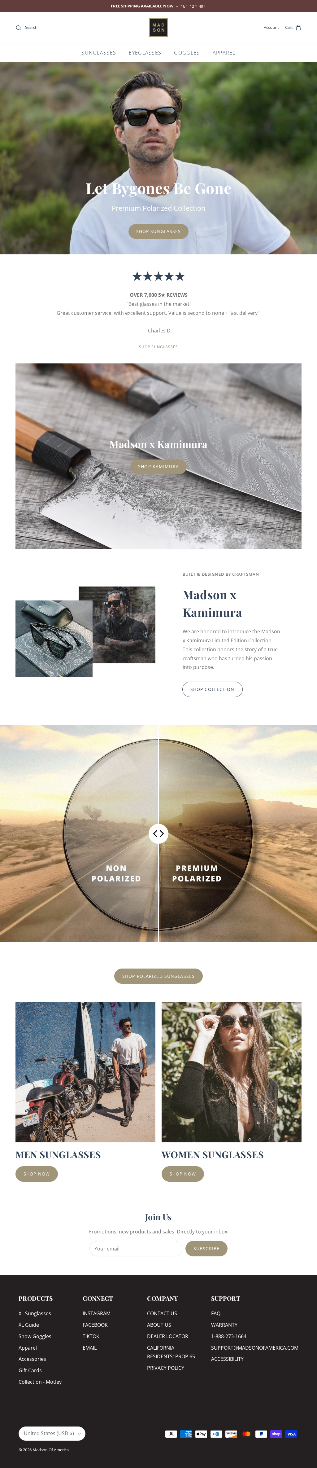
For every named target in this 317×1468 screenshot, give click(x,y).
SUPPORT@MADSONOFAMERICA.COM (254, 1347)
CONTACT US (162, 1313)
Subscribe (206, 1248)
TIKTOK (91, 1336)
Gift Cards (30, 1370)
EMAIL (90, 1347)
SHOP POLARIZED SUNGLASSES (158, 976)
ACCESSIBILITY (227, 1359)
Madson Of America (51, 1450)
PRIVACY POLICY (165, 1368)
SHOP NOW (37, 1174)
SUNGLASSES (98, 52)
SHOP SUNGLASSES (158, 346)
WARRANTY (224, 1324)
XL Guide (29, 1324)
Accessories (32, 1359)
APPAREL (224, 52)
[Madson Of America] (158, 27)
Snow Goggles (35, 1336)
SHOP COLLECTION (212, 689)
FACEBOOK (95, 1324)
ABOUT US (159, 1324)
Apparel (28, 1347)
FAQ (215, 1313)
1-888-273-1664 (228, 1336)
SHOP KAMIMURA (158, 466)
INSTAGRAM (97, 1313)
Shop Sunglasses (158, 231)
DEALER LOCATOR (167, 1336)
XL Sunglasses (35, 1313)
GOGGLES (187, 52)
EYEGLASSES (145, 52)
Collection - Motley (40, 1381)
